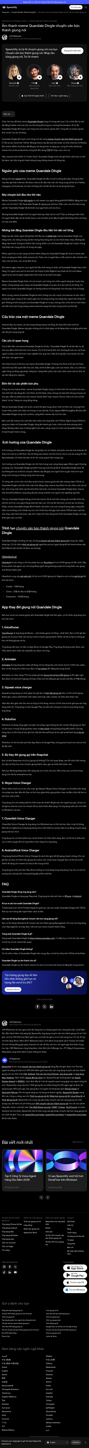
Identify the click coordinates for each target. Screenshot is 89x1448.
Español (49, 1393)
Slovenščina (51, 1411)
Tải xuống (6, 1250)
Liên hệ (70, 1225)
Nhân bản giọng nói (31, 1229)
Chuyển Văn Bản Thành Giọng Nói (23, 12)
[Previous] (41, 1197)
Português (50, 1404)
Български (6, 1408)
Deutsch (49, 1374)
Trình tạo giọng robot (53, 1320)
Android (77, 896)
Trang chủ (5, 12)
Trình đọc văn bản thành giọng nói (58, 1314)
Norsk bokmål (7, 1386)
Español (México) (9, 1397)
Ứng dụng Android (9, 1228)
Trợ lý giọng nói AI (52, 1310)
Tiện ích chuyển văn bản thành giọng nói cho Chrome (20, 1330)
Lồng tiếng (28, 1225)
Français (49, 1371)
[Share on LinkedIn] (51, 1006)
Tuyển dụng (71, 1232)
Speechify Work (30, 1232)
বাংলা (3, 1426)
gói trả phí (78, 576)
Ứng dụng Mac (8, 1232)
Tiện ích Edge (7, 1246)
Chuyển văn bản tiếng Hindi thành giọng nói (61, 1330)
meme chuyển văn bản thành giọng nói (65, 139)
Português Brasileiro (10, 1389)
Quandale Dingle (35, 121)
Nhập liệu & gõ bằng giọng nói (12, 1310)
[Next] (47, 1197)
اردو (47, 1430)
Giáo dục (49, 1232)
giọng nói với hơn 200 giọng (56, 675)
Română (5, 1404)
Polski (48, 1386)
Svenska (49, 1397)
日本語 (4, 1382)
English (5, 1371)
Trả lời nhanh (31, 57)
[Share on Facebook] (37, 1006)
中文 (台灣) (50, 1360)
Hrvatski (49, 1415)
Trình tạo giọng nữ (8, 1317)
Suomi (4, 1374)
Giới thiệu (71, 1221)
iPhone (68, 896)
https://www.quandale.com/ (42, 938)
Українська (6, 1393)
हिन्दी (3, 1378)
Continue (76, 1442)
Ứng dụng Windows (10, 1235)
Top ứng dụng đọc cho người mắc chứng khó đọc (19, 1320)
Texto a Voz (6, 1336)
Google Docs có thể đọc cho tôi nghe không (61, 1327)
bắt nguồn (28, 200)
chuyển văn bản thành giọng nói (40, 528)
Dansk (4, 1367)
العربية (4, 1356)
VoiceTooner (7, 633)
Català (48, 1426)
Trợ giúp (70, 1240)
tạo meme (42, 668)
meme (18, 179)
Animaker (6, 665)
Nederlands (51, 1367)
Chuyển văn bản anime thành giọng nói (15, 1323)
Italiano (49, 1378)
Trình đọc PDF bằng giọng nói (12, 1327)
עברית (4, 1422)
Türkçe (49, 1400)
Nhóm (47, 1228)
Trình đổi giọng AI (52, 1323)
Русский (49, 1389)
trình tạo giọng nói (30, 544)
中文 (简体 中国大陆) (10, 1363)
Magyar (49, 1356)
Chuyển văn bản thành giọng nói (24, 53)
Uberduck (6, 562)
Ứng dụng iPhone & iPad (12, 1224)
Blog (69, 1229)
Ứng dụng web (8, 1239)
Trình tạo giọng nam (53, 1317)
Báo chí (70, 1247)
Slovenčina (6, 1411)
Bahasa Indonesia (53, 1422)
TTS (48, 150)
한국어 (48, 1382)
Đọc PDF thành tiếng (9, 1333)
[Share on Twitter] (44, 1006)
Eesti (4, 1415)
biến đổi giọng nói (53, 693)
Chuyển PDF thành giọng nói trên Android (17, 1314)
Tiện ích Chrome (8, 1243)
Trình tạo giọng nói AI (32, 1221)
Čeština (49, 1363)
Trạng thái (71, 1244)
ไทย (3, 1400)
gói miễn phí (25, 576)
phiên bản (52, 236)
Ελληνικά (5, 1419)
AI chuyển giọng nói (36, 49)
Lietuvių (49, 1419)
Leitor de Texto (51, 1336)
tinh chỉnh (44, 728)
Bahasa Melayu (8, 1430)
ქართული (50, 1408)
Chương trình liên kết (75, 1236)
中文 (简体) (6, 1360)
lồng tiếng (48, 562)
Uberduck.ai (9, 557)
